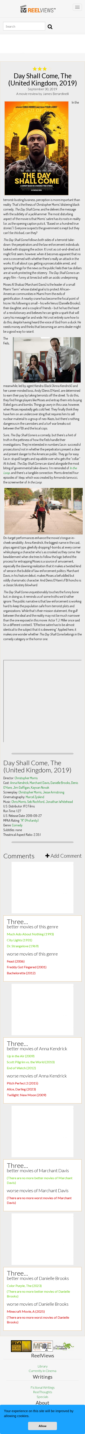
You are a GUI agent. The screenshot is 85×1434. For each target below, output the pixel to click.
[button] (30, 1416)
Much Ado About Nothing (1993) (30, 934)
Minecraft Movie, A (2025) (26, 1311)
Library (43, 1366)
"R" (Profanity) (29, 820)
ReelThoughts (42, 1392)
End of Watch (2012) (21, 1068)
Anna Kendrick (19, 783)
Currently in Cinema (42, 1371)
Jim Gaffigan (21, 787)
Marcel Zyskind (35, 797)
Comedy (17, 825)
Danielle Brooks (60, 783)
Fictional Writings (43, 1387)
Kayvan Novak (40, 787)
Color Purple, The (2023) (24, 1286)
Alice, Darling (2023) (21, 1089)
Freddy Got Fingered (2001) (26, 967)
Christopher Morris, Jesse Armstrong (41, 792)
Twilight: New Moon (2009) (26, 1095)
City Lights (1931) (19, 940)
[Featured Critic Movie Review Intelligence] (21, 1346)
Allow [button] (42, 1426)
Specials (42, 1397)
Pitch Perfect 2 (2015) (22, 1083)
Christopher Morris (26, 778)
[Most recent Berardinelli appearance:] (63, 1346)
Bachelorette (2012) (21, 973)
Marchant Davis (39, 783)
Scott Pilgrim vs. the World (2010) (31, 1062)
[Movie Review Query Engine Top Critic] (42, 1346)
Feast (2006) (16, 961)
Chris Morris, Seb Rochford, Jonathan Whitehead (42, 802)
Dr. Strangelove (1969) (23, 946)
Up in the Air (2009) (20, 1056)
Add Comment (66, 856)
